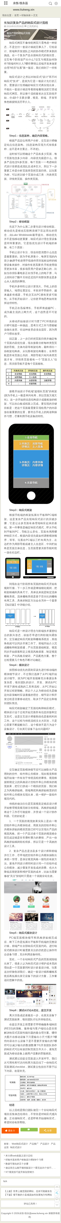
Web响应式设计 (20, 1143)
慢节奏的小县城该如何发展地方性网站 (32, 1194)
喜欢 (11, 1130)
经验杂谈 (26, 15)
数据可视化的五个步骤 (17, 1163)
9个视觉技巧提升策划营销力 (20, 1172)
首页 (16, 15)
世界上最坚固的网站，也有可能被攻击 (32, 1191)
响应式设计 (16, 1147)
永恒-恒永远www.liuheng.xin (33, 1213)
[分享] (56, 1193)
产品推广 (34, 1143)
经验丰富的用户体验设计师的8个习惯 (24, 1159)
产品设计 (44, 1143)
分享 (49, 1130)
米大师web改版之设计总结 (19, 1155)
